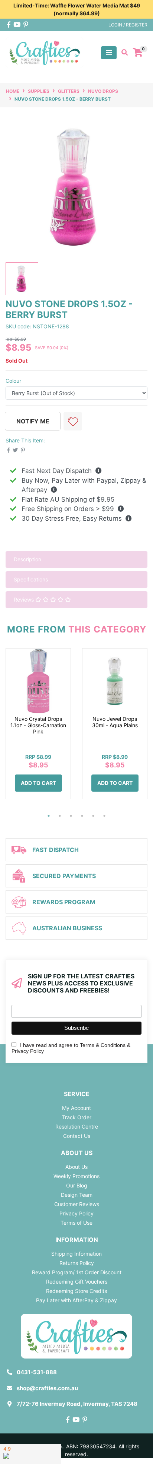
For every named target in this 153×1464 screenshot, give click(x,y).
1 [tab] (48, 816)
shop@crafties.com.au (47, 1388)
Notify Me (32, 421)
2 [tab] (60, 816)
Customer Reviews (76, 1204)
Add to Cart (38, 783)
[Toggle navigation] (109, 52)
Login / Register (127, 25)
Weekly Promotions (76, 1176)
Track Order (76, 1117)
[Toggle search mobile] (122, 52)
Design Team (76, 1195)
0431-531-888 (37, 1372)
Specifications (31, 579)
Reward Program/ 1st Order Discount (76, 1272)
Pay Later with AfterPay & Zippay (76, 1300)
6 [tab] (104, 816)
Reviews (24, 599)
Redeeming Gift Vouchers (76, 1281)
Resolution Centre (76, 1126)
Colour (13, 381)
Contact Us (76, 1136)
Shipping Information (76, 1253)
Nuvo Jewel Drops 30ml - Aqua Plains (115, 722)
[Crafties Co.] (45, 52)
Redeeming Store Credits (76, 1291)
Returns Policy (76, 1263)
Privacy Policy (76, 1213)
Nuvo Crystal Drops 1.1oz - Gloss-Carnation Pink (38, 725)
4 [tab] (82, 816)
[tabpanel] (38, 729)
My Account (76, 1108)
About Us (76, 1167)
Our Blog (76, 1185)
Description (27, 559)
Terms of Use (76, 1223)
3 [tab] (71, 816)
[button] (73, 421)
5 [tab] (93, 816)
